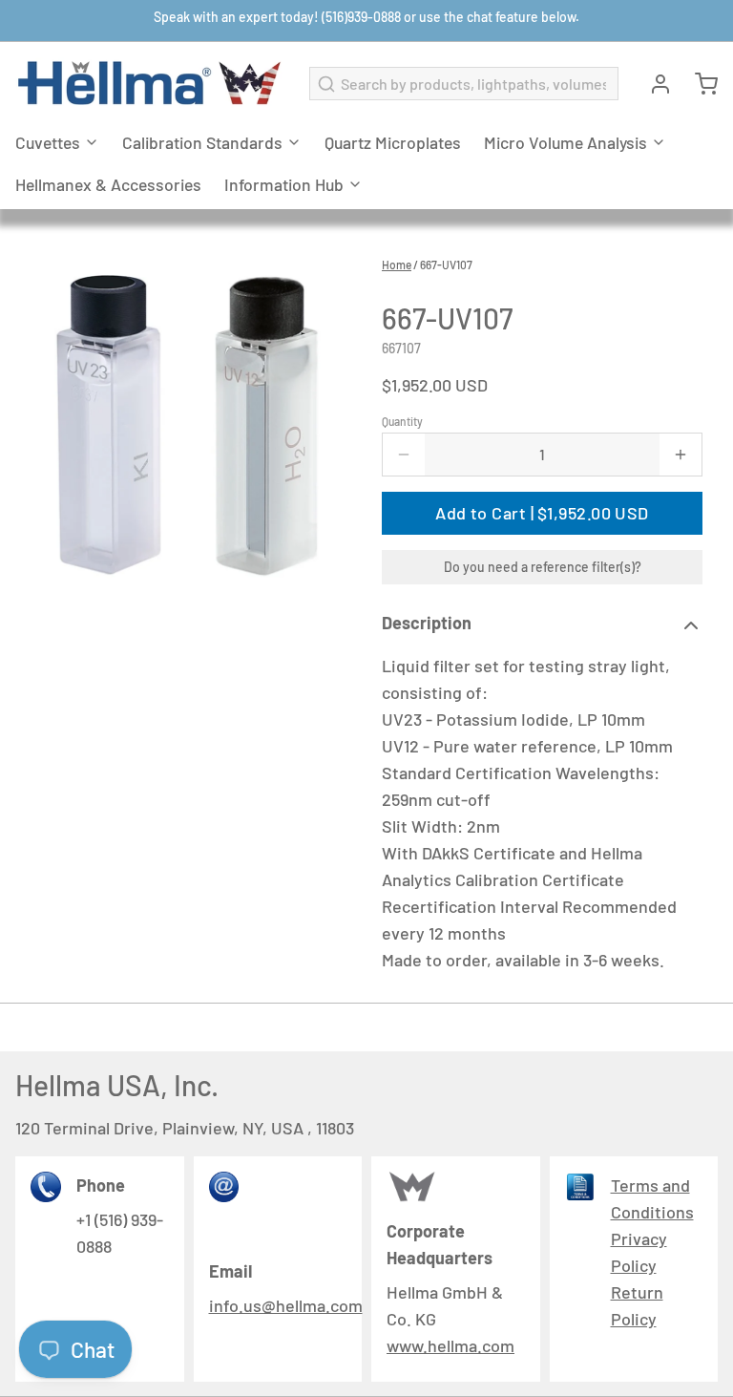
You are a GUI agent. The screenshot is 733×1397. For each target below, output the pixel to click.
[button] (542, 513)
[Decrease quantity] (404, 455)
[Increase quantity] (681, 455)
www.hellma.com (450, 1345)
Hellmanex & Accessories (108, 184)
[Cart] (699, 84)
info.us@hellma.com (286, 1305)
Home (396, 264)
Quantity (402, 421)
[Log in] (653, 84)
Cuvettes (47, 142)
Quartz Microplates (393, 142)
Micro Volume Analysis (565, 142)
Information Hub (284, 184)
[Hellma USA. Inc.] (150, 83)
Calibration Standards (202, 142)
